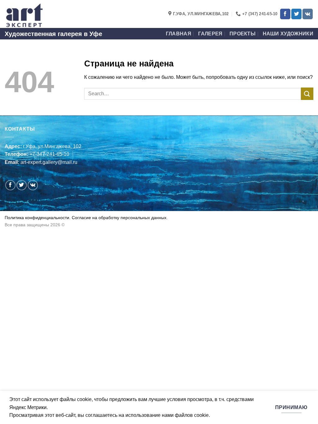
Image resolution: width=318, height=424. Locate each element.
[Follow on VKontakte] (307, 14)
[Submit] (307, 94)
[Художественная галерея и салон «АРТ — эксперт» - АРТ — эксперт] (36, 14)
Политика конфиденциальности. (37, 217)
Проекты (242, 33)
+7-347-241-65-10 (49, 154)
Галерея (210, 33)
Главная (178, 33)
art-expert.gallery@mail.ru (48, 162)
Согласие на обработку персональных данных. (119, 217)
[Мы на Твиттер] (296, 14)
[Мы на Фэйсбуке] (285, 14)
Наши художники (288, 33)
